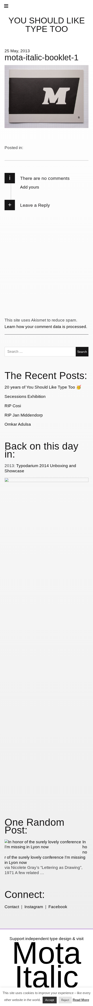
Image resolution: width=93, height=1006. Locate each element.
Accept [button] (49, 1000)
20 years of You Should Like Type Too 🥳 (43, 387)
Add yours (29, 187)
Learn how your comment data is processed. (46, 326)
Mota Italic (46, 964)
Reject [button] (65, 1000)
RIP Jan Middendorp (24, 415)
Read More (81, 1000)
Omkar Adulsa (18, 424)
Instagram (33, 906)
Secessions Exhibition (25, 396)
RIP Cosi (13, 406)
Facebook (57, 906)
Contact (12, 906)
